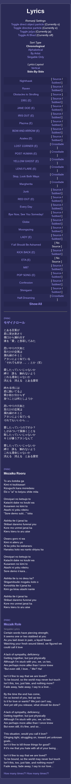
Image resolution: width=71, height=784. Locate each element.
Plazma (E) (26, 123)
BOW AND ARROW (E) (26, 130)
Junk (26, 191)
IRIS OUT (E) (26, 115)
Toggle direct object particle (27, 24)
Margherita (26, 183)
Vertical (35, 67)
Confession (26, 282)
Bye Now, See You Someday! (26, 214)
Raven (26, 88)
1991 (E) (26, 100)
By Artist (35, 53)
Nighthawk (26, 80)
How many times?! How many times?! (26, 773)
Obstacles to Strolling (26, 94)
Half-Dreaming (26, 297)
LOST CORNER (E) (26, 145)
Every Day (26, 206)
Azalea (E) (26, 138)
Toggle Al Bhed (27, 35)
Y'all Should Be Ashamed (26, 244)
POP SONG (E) (26, 275)
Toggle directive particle (27, 27)
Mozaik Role (12, 624)
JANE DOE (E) (26, 108)
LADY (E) (26, 237)
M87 (26, 267)
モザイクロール (14, 322)
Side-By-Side (35, 71)
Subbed (56, 82)
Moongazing (26, 229)
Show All (35, 304)
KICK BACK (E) (26, 252)
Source (57, 78)
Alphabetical (35, 49)
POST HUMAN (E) (26, 153)
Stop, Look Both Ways (26, 176)
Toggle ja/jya (27, 31)
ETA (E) (25, 259)
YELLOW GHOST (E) (26, 161)
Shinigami (26, 290)
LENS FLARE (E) (26, 168)
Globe (26, 221)
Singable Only (35, 56)
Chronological (35, 46)
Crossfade (57, 144)
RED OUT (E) (26, 199)
